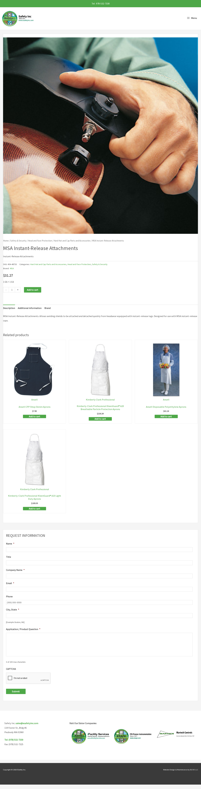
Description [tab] (9, 308)
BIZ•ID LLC (194, 769)
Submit (16, 691)
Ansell (34, 399)
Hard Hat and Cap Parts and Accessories (72, 240)
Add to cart (32, 289)
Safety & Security (18, 240)
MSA (12, 268)
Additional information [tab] (29, 308)
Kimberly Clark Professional (100, 399)
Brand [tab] (47, 308)
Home (6, 240)
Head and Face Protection (40, 240)
